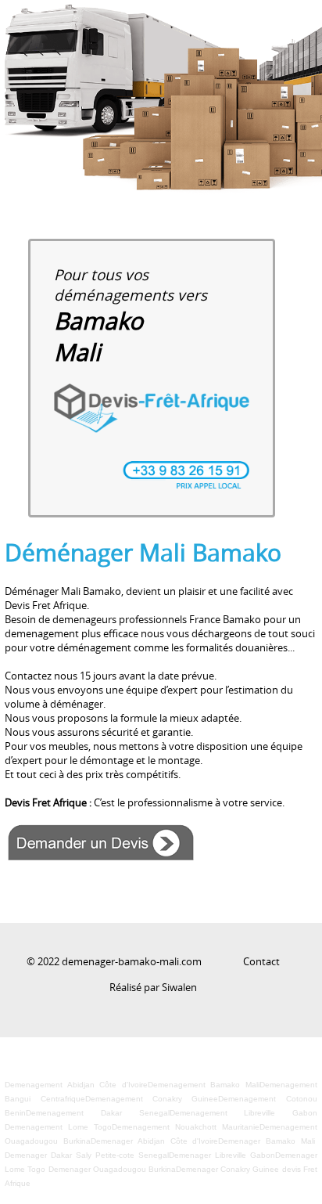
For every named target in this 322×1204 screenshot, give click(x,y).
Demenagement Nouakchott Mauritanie (185, 1127)
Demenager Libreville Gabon (222, 1155)
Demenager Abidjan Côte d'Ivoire (154, 1141)
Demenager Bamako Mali (266, 1141)
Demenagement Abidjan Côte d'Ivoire (76, 1084)
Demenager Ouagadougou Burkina (112, 1169)
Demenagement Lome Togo (58, 1127)
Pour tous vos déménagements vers (130, 315)
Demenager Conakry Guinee (227, 1169)
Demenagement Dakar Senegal (97, 1112)
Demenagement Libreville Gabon (243, 1112)
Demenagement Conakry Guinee (152, 1098)
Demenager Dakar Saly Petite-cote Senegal (87, 1155)
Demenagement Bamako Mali (203, 1084)
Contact (261, 961)
